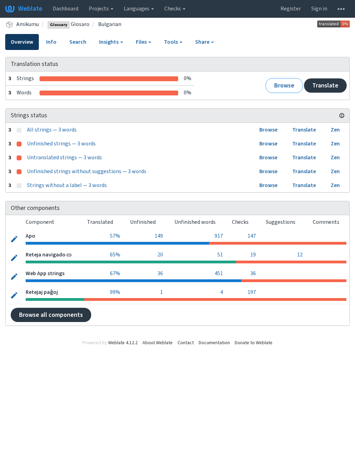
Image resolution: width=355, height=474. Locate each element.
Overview (22, 42)
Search (77, 42)
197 (252, 292)
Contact (186, 342)
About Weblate (157, 342)
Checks (173, 8)
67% (115, 273)
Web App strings (45, 273)
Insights (109, 42)
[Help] (341, 8)
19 (253, 255)
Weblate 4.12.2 (123, 342)
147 (252, 236)
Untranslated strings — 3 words (64, 157)
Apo (30, 236)
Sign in (319, 8)
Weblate (30, 9)
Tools (171, 42)
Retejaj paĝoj (42, 292)
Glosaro (69, 24)
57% (115, 236)
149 (159, 236)
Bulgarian (109, 24)
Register (290, 8)
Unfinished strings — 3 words (61, 143)
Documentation (214, 342)
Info (51, 42)
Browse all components (51, 315)
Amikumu (27, 24)
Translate (325, 85)
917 (219, 236)
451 (219, 273)
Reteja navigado (46, 255)
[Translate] (14, 238)
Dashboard (65, 8)
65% (115, 255)
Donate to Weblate (253, 342)
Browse (284, 85)
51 (220, 255)
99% (115, 292)
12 (300, 255)
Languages (137, 8)
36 (160, 273)
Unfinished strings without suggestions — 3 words (86, 171)
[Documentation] (341, 115)
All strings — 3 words (52, 130)
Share (202, 42)
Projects (99, 8)
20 (160, 255)
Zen (335, 130)
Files (142, 42)
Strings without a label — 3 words (67, 185)
